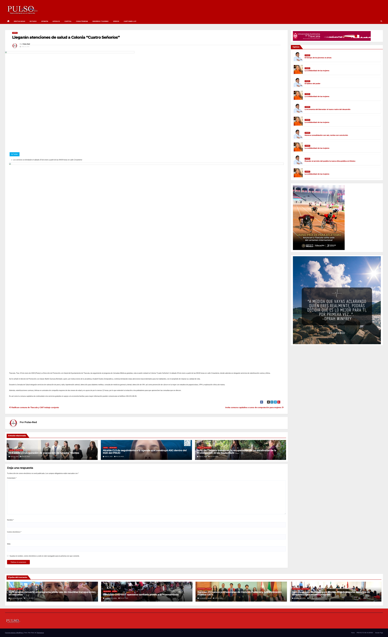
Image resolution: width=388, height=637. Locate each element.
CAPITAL (68, 21)
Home (353, 632)
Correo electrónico (14, 532)
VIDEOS (116, 21)
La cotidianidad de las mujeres (317, 71)
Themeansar (40, 632)
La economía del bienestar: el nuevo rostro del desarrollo (327, 109)
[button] (381, 21)
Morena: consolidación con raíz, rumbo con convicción (326, 135)
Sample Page (379, 632)
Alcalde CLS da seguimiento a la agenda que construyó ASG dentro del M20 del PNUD (145, 451)
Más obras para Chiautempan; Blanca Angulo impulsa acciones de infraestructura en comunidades (331, 593)
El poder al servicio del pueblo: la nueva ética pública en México (330, 161)
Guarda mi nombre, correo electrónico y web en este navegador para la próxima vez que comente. (45, 556)
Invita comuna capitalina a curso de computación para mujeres (253, 407)
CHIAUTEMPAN (82, 21)
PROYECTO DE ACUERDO (365, 632)
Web (8, 544)
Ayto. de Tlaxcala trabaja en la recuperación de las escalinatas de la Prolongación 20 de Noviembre (236, 451)
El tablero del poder (312, 84)
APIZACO (56, 21)
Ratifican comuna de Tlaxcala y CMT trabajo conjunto (35, 407)
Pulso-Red (26, 44)
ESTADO (33, 21)
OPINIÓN (44, 21)
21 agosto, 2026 (17, 598)
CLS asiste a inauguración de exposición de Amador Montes (44, 452)
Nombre (10, 520)
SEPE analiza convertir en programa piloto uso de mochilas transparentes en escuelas (52, 593)
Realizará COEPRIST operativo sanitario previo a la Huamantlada (141, 594)
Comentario (11, 478)
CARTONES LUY (130, 21)
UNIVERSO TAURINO (100, 21)
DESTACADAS (19, 21)
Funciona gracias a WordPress (14, 632)
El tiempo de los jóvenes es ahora (318, 58)
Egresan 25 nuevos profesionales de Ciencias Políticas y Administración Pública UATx (240, 593)
